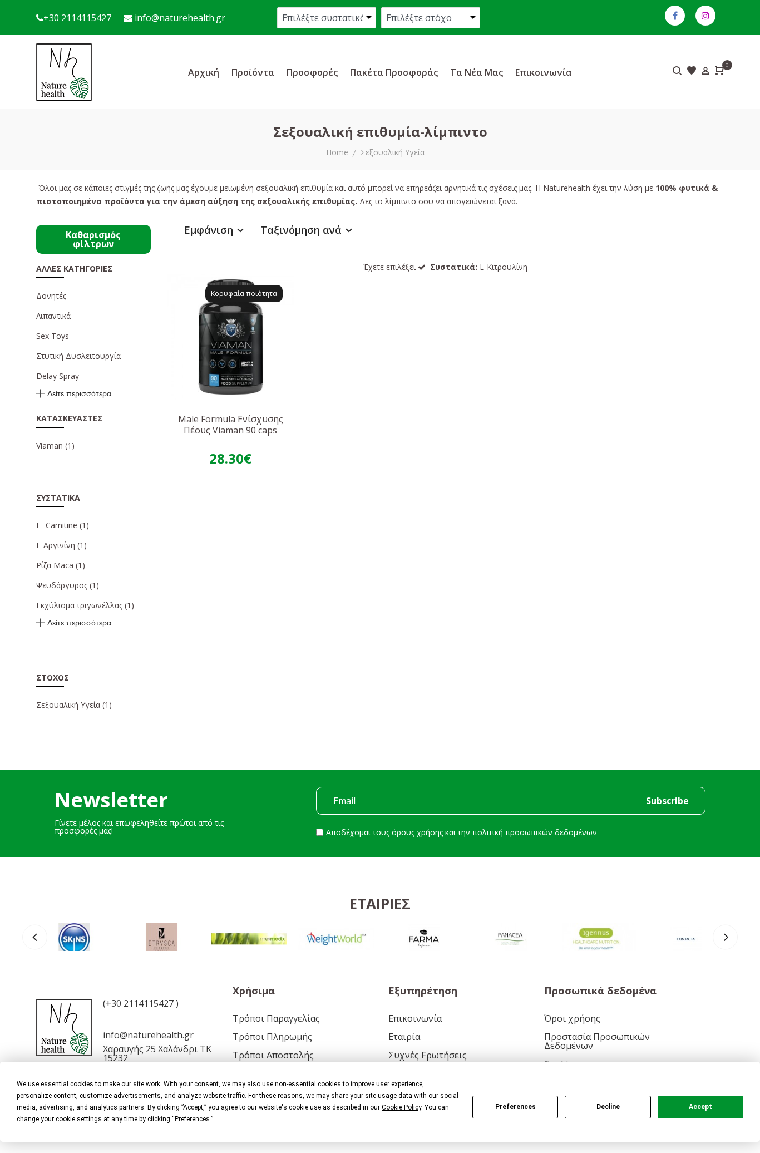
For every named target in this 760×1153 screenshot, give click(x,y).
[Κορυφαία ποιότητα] (230, 336)
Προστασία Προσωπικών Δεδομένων (597, 1041)
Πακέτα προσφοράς (394, 72)
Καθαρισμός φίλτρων (93, 239)
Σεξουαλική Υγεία (393, 152)
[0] (719, 72)
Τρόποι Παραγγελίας (276, 1018)
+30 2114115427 (77, 18)
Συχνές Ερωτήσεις (427, 1055)
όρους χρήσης (417, 832)
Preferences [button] (192, 1119)
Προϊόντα (252, 72)
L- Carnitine (56, 525)
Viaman (50, 445)
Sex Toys (52, 336)
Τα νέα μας (476, 72)
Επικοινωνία (543, 72)
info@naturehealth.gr (178, 18)
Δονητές (51, 295)
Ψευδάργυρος (61, 585)
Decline (608, 1107)
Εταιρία (404, 1036)
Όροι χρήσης (572, 1018)
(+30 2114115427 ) (141, 1003)
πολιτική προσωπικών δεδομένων (534, 832)
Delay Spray (57, 376)
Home (337, 152)
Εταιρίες (380, 904)
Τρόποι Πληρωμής (272, 1036)
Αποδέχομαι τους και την (461, 832)
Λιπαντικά (53, 316)
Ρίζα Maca (54, 565)
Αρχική (203, 72)
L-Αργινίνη (55, 545)
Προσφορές (312, 72)
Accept (700, 1107)
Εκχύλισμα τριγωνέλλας (79, 605)
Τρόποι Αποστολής (273, 1055)
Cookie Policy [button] (401, 1107)
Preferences (515, 1107)
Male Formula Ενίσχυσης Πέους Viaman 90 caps (230, 424)
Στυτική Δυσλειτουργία (78, 356)
